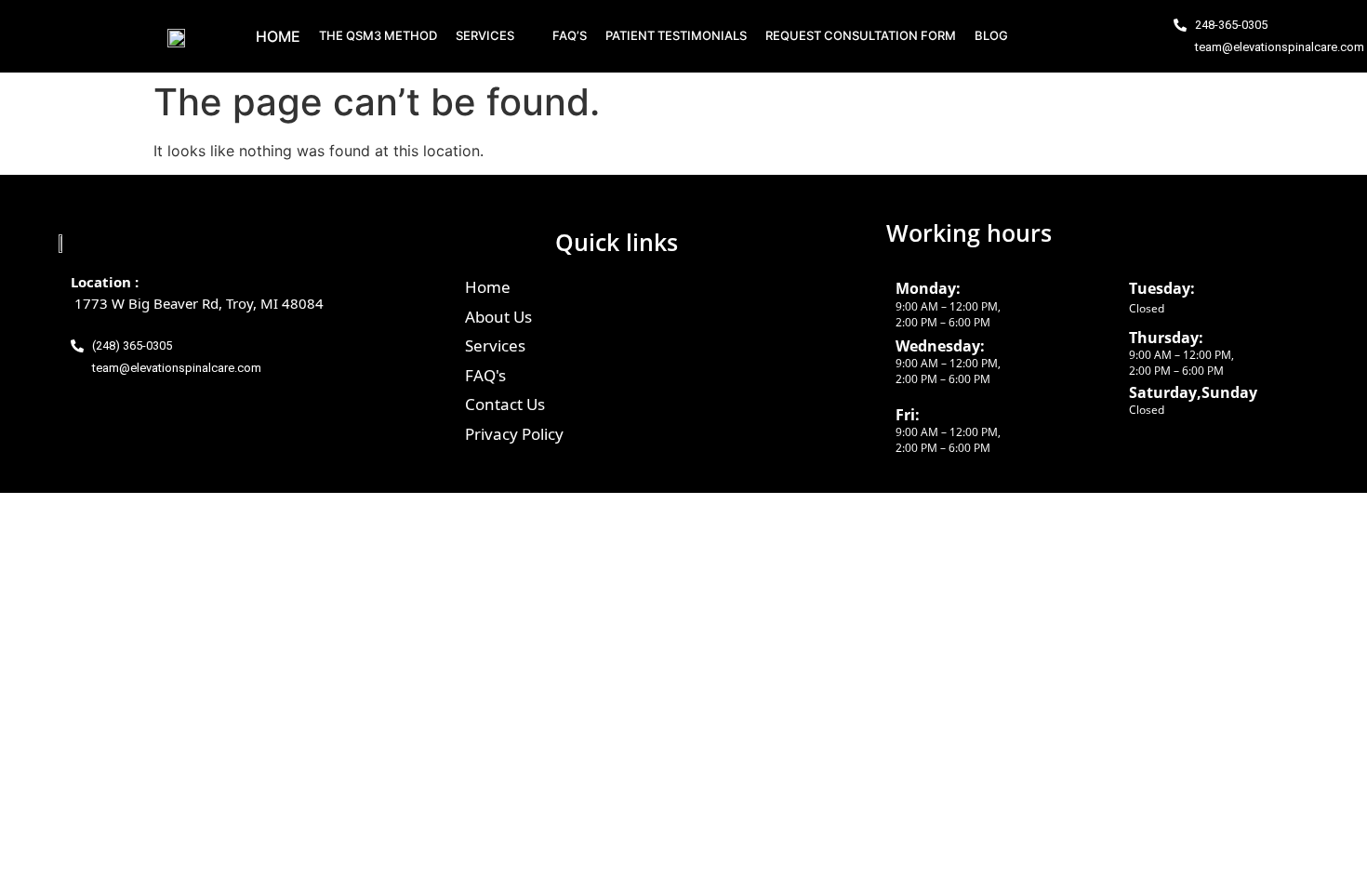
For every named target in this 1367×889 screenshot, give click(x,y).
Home (278, 36)
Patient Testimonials (676, 35)
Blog (991, 35)
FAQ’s (569, 35)
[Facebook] (1055, 36)
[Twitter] (1124, 36)
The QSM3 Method (378, 35)
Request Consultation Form (860, 35)
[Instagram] (1089, 36)
